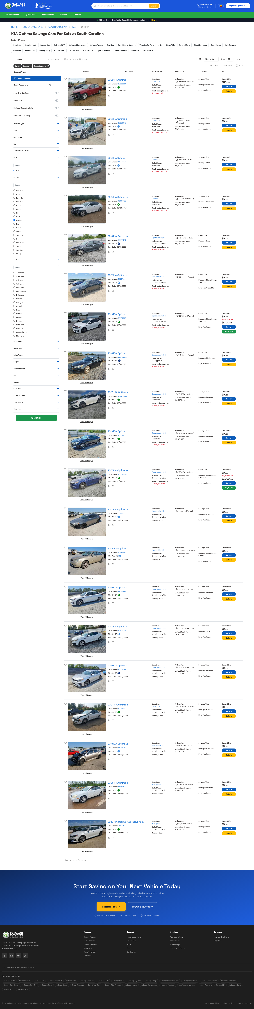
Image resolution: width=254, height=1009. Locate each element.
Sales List (87, 955)
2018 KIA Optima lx (118, 743)
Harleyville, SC (158, 276)
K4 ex (18, 205)
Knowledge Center (134, 937)
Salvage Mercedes (87, 981)
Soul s (18, 246)
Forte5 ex (19, 202)
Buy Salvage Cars (33, 27)
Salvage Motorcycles (78, 45)
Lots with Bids (73, 50)
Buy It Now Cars (94, 985)
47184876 (122, 552)
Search (154, 6)
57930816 (122, 123)
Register (217, 940)
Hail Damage (230, 45)
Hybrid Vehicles (103, 50)
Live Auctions (48, 14)
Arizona (19, 280)
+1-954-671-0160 (206, 5)
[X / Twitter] (25, 955)
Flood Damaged (200, 45)
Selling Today (44, 50)
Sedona (19, 228)
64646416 (122, 630)
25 (229, 59)
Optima (19, 220)
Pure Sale (135, 50)
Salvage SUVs (59, 45)
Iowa (18, 310)
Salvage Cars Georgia (11, 985)
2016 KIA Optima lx (118, 353)
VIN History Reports (178, 948)
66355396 (122, 591)
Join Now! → (152, 20)
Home (14, 27)
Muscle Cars (88, 50)
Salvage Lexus (23, 989)
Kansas (19, 321)
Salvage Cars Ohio (30, 985)
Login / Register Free (238, 5)
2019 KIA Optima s (117, 587)
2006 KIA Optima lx (118, 783)
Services (78, 14)
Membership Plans (221, 937)
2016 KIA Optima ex (118, 236)
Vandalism (16, 50)
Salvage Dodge (151, 981)
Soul (18, 239)
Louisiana (20, 328)
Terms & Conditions (212, 1003)
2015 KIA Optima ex (118, 197)
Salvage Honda (24, 981)
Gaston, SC (156, 81)
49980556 (122, 825)
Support (63, 14)
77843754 (122, 513)
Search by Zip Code (21, 93)
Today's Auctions (90, 944)
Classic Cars (30, 50)
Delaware (20, 295)
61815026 (122, 708)
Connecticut (21, 291)
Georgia (19, 302)
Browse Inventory (142, 906)
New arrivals (148, 50)
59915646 (122, 318)
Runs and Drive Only (21, 115)
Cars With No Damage (127, 45)
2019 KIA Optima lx (118, 314)
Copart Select (30, 45)
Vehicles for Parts (146, 45)
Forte (18, 194)
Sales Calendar (90, 952)
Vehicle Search (12, 14)
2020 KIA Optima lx (118, 392)
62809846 (122, 396)
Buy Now (110, 45)
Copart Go (16, 45)
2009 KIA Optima (117, 80)
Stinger (19, 254)
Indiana (19, 317)
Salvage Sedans (131, 985)
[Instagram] (11, 955)
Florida (19, 299)
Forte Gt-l (20, 198)
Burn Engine (216, 45)
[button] (36, 124)
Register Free (109, 906)
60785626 (122, 161)
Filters (215, 65)
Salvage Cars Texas (190, 981)
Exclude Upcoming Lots (23, 108)
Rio (17, 224)
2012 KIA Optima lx (118, 119)
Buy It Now (17, 100)
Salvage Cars (45, 45)
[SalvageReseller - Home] (15, 6)
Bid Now (229, 86)
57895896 (122, 83)
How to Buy (131, 940)
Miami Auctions (206, 985)
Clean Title (170, 45)
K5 (17, 213)
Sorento (19, 235)
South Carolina (57, 27)
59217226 (122, 279)
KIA (74, 27)
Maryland (20, 336)
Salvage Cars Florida (209, 981)
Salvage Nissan (118, 981)
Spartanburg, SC (158, 237)
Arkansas (20, 276)
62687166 (122, 201)
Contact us (131, 952)
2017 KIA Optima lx (118, 275)
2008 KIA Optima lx (118, 548)
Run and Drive (184, 45)
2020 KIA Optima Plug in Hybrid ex (126, 822)
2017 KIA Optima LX (118, 509)
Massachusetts (22, 332)
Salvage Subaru (235, 985)
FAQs (129, 944)
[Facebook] (4, 955)
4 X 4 (160, 45)
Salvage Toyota (9, 981)
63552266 (122, 435)
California (20, 284)
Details (229, 91)
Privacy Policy (228, 1003)
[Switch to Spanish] (221, 5)
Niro (18, 216)
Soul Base (20, 242)
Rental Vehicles (120, 50)
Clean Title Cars (78, 985)
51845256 (122, 786)
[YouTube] (18, 955)
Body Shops (175, 944)
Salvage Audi (8, 989)
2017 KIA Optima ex (118, 470)
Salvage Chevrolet (55, 981)
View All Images (86, 109)
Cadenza (19, 191)
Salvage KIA (220, 985)
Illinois (19, 313)
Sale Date (211, 59)
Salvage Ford (39, 981)
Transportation (176, 937)
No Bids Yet (59, 50)
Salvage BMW (71, 981)
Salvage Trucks (96, 45)
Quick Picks (31, 14)
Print (241, 65)
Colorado (20, 287)
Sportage (20, 250)
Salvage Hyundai (135, 981)
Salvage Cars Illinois (228, 981)
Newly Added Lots (20, 85)
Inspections (175, 940)
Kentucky (20, 325)
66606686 (122, 357)
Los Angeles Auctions (187, 985)
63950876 (122, 474)
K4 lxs (18, 209)
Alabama (20, 273)
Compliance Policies (244, 1003)
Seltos (18, 231)
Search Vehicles (90, 937)
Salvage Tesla (104, 981)
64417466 (122, 669)
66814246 (122, 240)
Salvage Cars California (170, 981)
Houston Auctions (167, 985)
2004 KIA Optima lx (118, 704)
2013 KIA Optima (116, 158)
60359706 (122, 747)
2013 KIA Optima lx (118, 626)
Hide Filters (53, 59)
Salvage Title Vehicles (113, 985)
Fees (128, 948)
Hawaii (19, 306)
